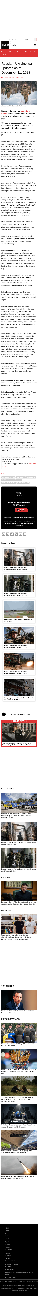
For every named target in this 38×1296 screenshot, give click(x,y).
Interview (7, 1244)
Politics (7, 1253)
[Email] (20, 534)
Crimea (7, 1238)
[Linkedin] (9, 39)
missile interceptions (8, 482)
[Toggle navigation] (35, 45)
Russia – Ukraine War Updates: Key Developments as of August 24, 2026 (15, 568)
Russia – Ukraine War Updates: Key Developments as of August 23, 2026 (15, 594)
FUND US (8, 1267)
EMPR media (6, 480)
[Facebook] (6, 39)
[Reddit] (3, 534)
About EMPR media (11, 1264)
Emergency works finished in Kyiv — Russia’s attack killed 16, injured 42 (18, 698)
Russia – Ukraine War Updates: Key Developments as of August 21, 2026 (15, 672)
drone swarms (30, 477)
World (6, 1236)
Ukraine (7, 1230)
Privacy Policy (9, 1269)
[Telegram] (24, 534)
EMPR (3, 473)
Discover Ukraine (10, 1261)
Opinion (7, 1242)
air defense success (8, 477)
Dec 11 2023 (20, 477)
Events (7, 1258)
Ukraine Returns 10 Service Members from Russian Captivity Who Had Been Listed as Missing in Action (16, 816)
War (6, 1233)
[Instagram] (15, 39)
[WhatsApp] (16, 534)
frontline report (16, 480)
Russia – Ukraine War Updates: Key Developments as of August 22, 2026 (15, 646)
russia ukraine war (23, 482)
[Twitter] (3, 39)
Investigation (8, 1249)
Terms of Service (10, 1277)
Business (8, 1255)
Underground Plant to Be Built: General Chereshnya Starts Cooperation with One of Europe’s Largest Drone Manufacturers (16, 937)
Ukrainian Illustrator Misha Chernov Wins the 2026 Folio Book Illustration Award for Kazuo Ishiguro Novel (18, 1072)
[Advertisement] (19, 19)
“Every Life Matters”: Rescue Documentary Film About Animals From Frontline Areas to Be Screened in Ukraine (17, 1099)
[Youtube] (12, 39)
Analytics (7, 1247)
